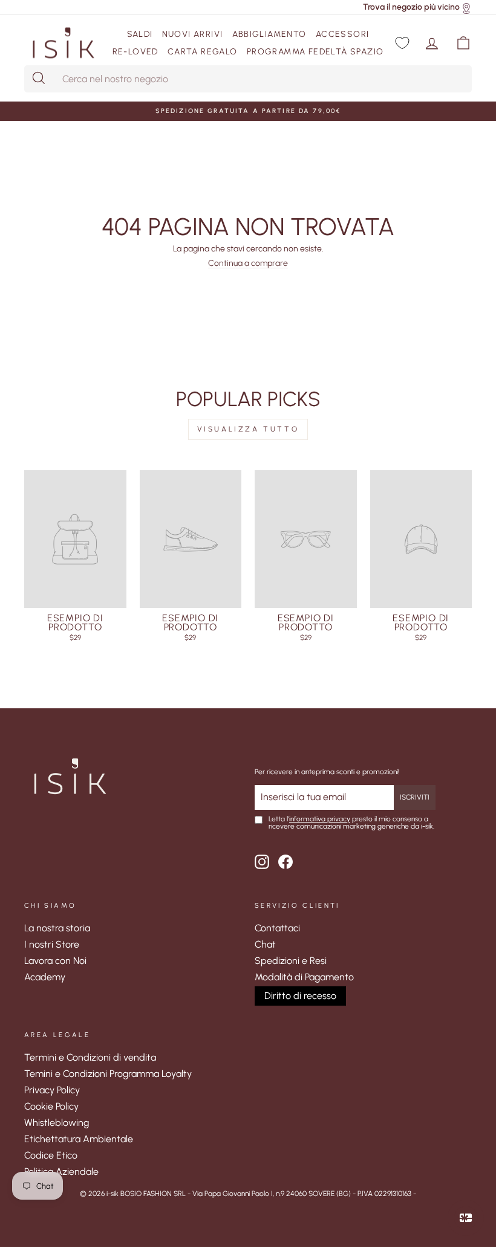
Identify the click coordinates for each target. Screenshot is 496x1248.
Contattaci (277, 928)
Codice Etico (50, 1155)
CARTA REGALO (203, 52)
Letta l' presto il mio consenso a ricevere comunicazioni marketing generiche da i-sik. (351, 823)
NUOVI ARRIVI (192, 34)
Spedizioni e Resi (291, 960)
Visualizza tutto (248, 429)
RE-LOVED (135, 52)
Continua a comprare (248, 263)
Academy (44, 977)
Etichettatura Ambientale (78, 1139)
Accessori (343, 34)
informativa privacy (319, 819)
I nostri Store (51, 944)
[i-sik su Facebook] (285, 862)
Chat (265, 944)
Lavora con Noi (55, 960)
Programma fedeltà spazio (315, 52)
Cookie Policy (51, 1106)
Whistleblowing (56, 1122)
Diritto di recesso (300, 995)
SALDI (140, 34)
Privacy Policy (52, 1090)
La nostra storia (57, 928)
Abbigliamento (269, 34)
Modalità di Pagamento (304, 977)
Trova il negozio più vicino (411, 7)
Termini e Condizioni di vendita (90, 1057)
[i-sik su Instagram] (262, 862)
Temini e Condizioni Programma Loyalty (108, 1073)
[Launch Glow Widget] (466, 1218)
